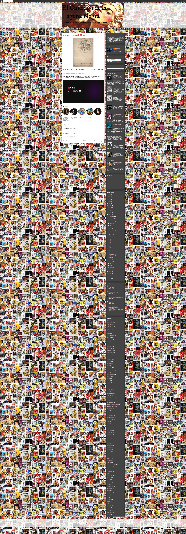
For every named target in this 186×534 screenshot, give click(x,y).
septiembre (112, 221)
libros (108, 426)
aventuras (109, 337)
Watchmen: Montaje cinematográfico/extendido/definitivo (118, 125)
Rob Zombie (109, 458)
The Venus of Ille (111, 287)
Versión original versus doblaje (113, 134)
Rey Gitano (111, 242)
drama (69, 130)
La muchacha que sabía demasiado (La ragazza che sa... (114, 230)
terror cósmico (110, 486)
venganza (109, 499)
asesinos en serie (110, 335)
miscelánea (109, 434)
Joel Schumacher (110, 417)
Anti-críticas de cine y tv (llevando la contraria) (113, 307)
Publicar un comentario (70, 136)
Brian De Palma (110, 350)
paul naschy (109, 445)
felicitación (109, 391)
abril (111, 263)
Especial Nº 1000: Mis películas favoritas (117, 153)
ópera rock (109, 443)
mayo (111, 261)
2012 (109, 275)
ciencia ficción (110, 352)
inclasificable (109, 408)
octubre (111, 219)
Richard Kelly (110, 454)
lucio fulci (109, 428)
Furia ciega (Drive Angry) (118, 105)
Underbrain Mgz (112, 296)
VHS (108, 503)
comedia (109, 361)
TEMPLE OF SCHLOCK (113, 301)
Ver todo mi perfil (117, 51)
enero (111, 269)
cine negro (109, 354)
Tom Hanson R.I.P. (112, 302)
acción (108, 320)
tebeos (108, 479)
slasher (108, 473)
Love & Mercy (112, 252)
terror (108, 484)
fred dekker (109, 395)
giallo (108, 400)
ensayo (108, 380)
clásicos (108, 357)
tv (107, 497)
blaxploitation (109, 346)
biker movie (109, 344)
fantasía (108, 387)
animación (109, 331)
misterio (73, 130)
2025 (109, 196)
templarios (109, 482)
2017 (109, 210)
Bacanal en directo (81, 117)
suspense (109, 477)
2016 (109, 212)
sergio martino (110, 466)
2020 (109, 205)
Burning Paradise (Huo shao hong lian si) (117, 163)
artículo (108, 333)
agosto (111, 223)
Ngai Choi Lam (110, 441)
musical (108, 438)
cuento (108, 365)
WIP (108, 510)
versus (108, 501)
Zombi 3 (111, 257)
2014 (109, 271)
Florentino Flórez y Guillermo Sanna (115, 297)
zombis (108, 514)
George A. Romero (111, 397)
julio (111, 225)
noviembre (112, 218)
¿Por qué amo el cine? (117, 86)
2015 (109, 214)
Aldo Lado (109, 324)
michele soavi (110, 432)
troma (108, 494)
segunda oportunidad (111, 464)
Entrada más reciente (69, 141)
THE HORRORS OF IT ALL (114, 286)
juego (108, 421)
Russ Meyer (109, 460)
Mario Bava (109, 430)
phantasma (109, 449)
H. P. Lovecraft (110, 402)
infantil (108, 410)
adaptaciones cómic (111, 322)
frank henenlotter (110, 393)
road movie (109, 456)
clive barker (109, 359)
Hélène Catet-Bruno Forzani (113, 404)
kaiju (108, 423)
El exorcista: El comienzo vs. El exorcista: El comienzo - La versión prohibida (118, 77)
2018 (109, 209)
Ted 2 (110, 227)
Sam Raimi (109, 462)
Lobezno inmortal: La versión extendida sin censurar (117, 143)
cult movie (109, 367)
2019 (109, 207)
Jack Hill (109, 413)
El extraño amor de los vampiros (74, 117)
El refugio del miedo (90, 117)
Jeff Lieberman (110, 415)
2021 (109, 203)
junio (111, 259)
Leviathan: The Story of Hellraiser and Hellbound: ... (114, 248)
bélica (108, 341)
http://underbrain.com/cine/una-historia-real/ (73, 73)
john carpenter (110, 419)
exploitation (109, 385)
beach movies (110, 339)
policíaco (109, 451)
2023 (109, 199)
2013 (109, 273)
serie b (108, 469)
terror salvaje (109, 488)
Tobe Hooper (109, 492)
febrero (111, 267)
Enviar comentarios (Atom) (86, 145)
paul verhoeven (110, 447)
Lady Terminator (112, 250)
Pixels (110, 233)
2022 (109, 201)
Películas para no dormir (118, 96)
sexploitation (109, 471)
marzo (111, 265)
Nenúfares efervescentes (113, 291)
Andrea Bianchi (110, 326)
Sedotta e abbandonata (113, 292)
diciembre (112, 216)
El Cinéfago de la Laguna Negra (84, 12)
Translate (117, 61)
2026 (109, 194)
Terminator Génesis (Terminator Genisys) (114, 255)
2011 (109, 276)
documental (109, 376)
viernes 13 (109, 505)
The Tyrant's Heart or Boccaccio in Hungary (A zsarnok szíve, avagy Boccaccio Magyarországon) (65, 121)
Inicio (84, 141)
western (108, 507)
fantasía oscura (110, 389)
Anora (98, 116)
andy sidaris (109, 328)
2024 (109, 198)
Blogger (98, 523)
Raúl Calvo (117, 48)
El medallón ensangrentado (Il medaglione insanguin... (115, 236)
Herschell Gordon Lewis (112, 406)
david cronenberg (110, 374)
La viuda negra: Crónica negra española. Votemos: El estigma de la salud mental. (115, 309)
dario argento (109, 372)
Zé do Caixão (110, 512)
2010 (109, 278)
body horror (109, 348)
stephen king (109, 475)
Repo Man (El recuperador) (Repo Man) (115, 239)
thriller (108, 490)
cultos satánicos (110, 369)
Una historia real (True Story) (77, 35)
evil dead (109, 382)
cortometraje (109, 363)
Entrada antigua (98, 141)
